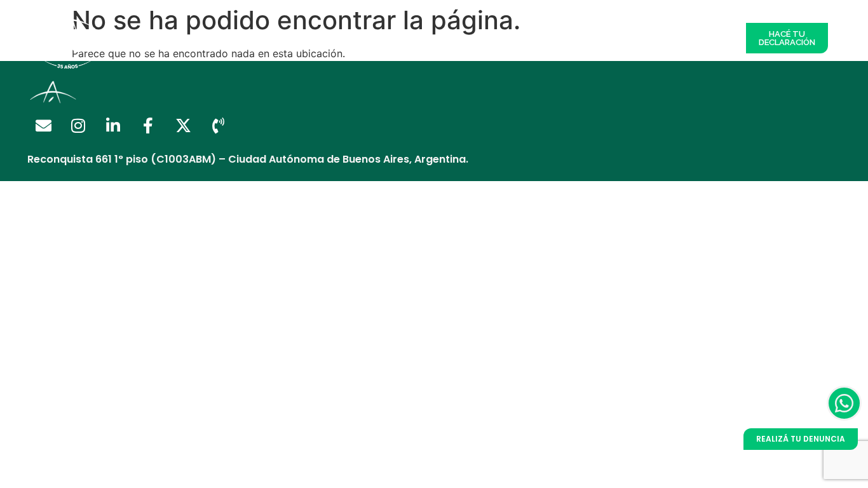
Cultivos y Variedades (567, 38)
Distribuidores (322, 38)
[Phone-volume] (218, 126)
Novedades (652, 38)
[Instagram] (78, 126)
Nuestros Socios (399, 38)
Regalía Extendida (240, 38)
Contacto (709, 38)
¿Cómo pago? (476, 38)
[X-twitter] (183, 126)
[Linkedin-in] (113, 126)
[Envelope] (43, 126)
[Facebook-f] (148, 126)
